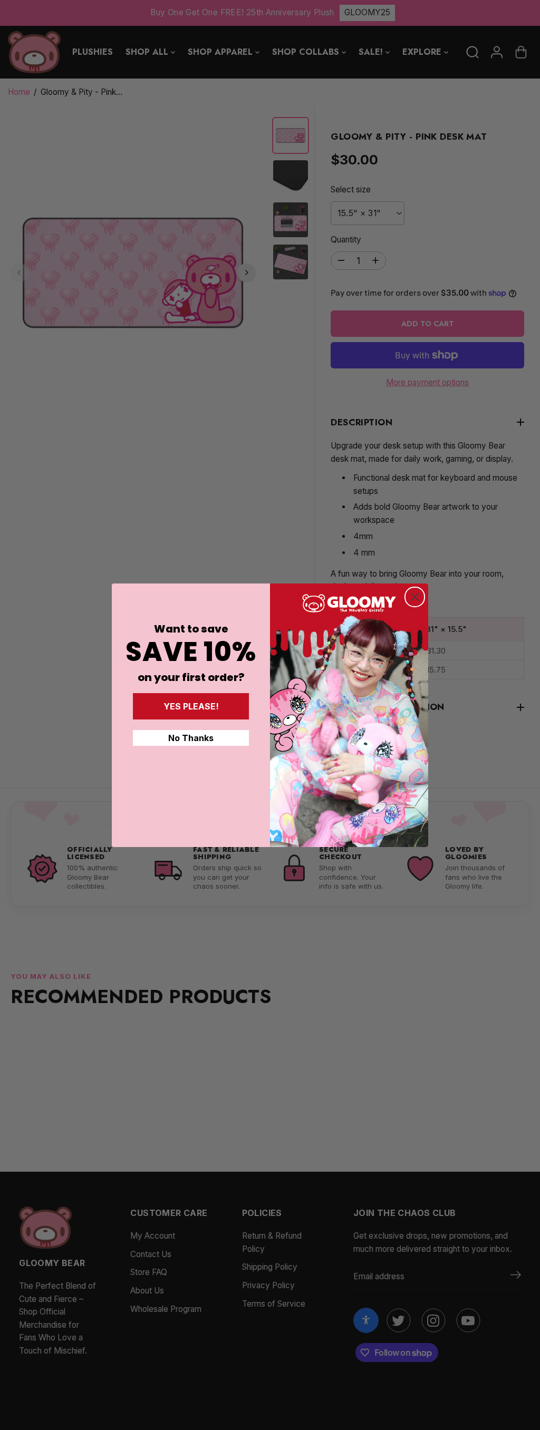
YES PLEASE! (191, 706)
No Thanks (191, 738)
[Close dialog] (415, 597)
